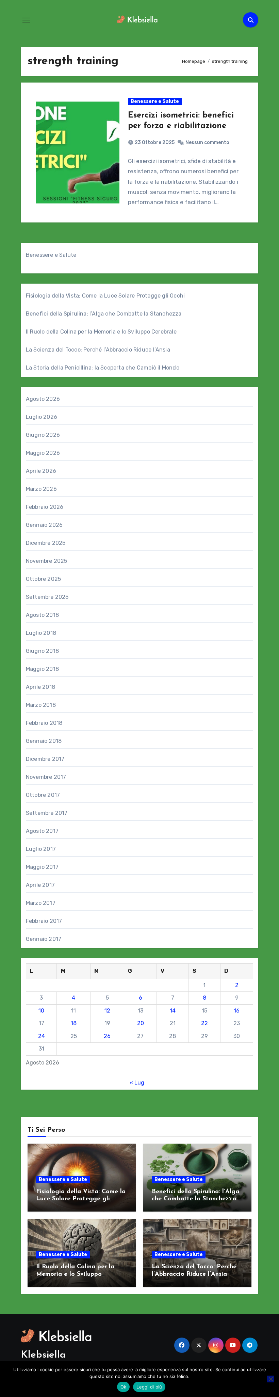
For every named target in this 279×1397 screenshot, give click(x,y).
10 (41, 1010)
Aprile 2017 (40, 885)
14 (173, 1010)
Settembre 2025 (47, 597)
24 (41, 1036)
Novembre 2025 (46, 561)
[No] (270, 1379)
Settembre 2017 (47, 813)
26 (107, 1036)
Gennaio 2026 (44, 525)
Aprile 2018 (40, 687)
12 (107, 1010)
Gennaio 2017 (43, 939)
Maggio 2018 (42, 669)
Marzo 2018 (41, 705)
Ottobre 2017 (43, 795)
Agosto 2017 (42, 831)
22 (204, 1023)
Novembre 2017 (46, 777)
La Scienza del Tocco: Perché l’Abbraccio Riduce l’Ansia (98, 349)
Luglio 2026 (41, 417)
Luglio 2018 (41, 633)
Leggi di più (149, 1387)
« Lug (137, 1082)
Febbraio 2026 (45, 507)
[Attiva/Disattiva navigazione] (26, 20)
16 (237, 1010)
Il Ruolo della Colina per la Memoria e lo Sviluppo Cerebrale (101, 331)
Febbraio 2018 (44, 723)
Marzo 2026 (41, 489)
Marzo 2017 (40, 903)
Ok (123, 1387)
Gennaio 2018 (44, 741)
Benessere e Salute (155, 101)
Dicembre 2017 (45, 759)
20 (140, 1023)
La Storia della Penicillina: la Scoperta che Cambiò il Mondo (102, 367)
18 (74, 1023)
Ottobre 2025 (43, 579)
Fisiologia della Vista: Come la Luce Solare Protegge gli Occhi (105, 295)
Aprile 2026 (41, 471)
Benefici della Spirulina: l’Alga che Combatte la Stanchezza (104, 313)
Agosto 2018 (42, 615)
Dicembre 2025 (46, 543)
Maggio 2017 (42, 867)
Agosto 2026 (43, 399)
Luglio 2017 (41, 849)
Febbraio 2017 (44, 921)
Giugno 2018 (42, 651)
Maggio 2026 (43, 453)
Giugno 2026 (43, 435)
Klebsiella (43, 1355)
